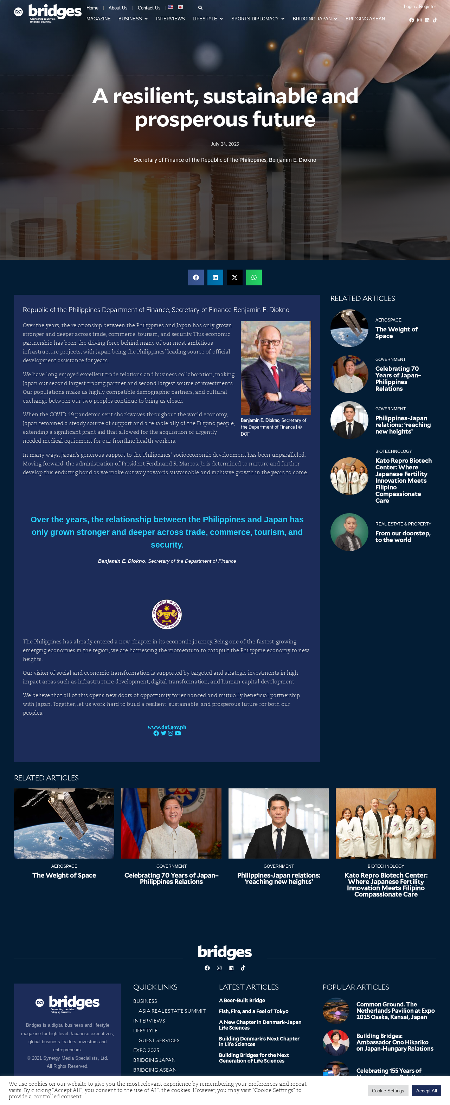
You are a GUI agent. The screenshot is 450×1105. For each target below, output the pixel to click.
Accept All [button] (426, 1090)
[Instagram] (419, 20)
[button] (196, 277)
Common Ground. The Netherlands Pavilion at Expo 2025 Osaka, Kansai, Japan (395, 1010)
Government (390, 359)
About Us (118, 8)
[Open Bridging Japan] (335, 18)
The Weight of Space (396, 332)
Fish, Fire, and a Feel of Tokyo (254, 1011)
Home (92, 8)
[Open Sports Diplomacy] (283, 18)
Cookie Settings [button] (388, 1090)
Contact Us (149, 8)
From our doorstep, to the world (403, 536)
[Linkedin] (427, 20)
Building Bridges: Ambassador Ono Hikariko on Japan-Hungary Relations (394, 1042)
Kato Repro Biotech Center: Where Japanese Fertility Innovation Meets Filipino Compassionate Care (403, 480)
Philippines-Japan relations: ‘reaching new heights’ (403, 425)
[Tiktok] (435, 20)
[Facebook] (412, 20)
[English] (171, 7)
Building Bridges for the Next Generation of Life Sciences (254, 1058)
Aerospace (388, 320)
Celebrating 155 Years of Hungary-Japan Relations (390, 1073)
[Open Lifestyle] (221, 18)
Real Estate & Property (403, 524)
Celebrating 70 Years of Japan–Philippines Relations (398, 378)
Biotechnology (393, 451)
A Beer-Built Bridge (242, 1000)
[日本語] (181, 7)
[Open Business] (146, 18)
